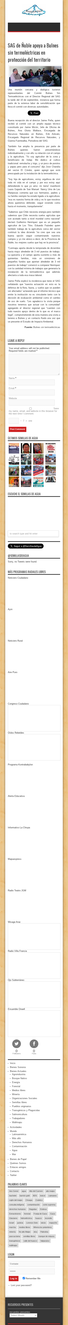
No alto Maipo (24, 1232)
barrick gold (25, 1196)
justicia (20, 1223)
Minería (16, 1094)
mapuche (53, 1223)
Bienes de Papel (18, 1159)
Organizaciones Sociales (24, 1098)
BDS (35, 1196)
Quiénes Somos (18, 1163)
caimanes (52, 1196)
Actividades (16, 1127)
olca (35, 1232)
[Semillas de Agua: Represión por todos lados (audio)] (26, 448)
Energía (16, 1082)
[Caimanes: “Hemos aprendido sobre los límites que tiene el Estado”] (14, 470)
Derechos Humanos (22, 1142)
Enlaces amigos (18, 1167)
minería (12, 1232)
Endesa (43, 1209)
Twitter (13, 1175)
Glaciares (13, 1218)
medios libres (24, 1227)
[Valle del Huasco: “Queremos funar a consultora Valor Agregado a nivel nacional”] (38, 459)
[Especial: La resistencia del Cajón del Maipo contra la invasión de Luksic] (50, 470)
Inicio (12, 1063)
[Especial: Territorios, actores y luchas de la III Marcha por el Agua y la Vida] (26, 482)
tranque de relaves (46, 1236)
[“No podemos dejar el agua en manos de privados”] (38, 482)
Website (13, 398)
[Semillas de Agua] (34, 14)
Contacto (14, 1171)
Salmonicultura (19, 1114)
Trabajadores (18, 1118)
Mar (14, 1154)
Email (11, 388)
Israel (11, 1223)
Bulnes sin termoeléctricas (46, 327)
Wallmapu (17, 1122)
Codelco (39, 1200)
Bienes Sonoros (18, 1067)
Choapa (29, 1200)
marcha (12, 1227)
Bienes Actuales (18, 1071)
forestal (27, 1214)
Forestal (16, 1086)
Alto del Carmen (36, 1191)
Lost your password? (21, 1285)
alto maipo (50, 1191)
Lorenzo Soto (32, 1223)
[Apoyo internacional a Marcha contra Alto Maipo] (38, 448)
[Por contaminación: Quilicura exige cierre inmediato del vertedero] (38, 470)
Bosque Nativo (19, 1078)
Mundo (13, 1131)
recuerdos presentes (20, 1312)
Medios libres (18, 1090)
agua (24, 1191)
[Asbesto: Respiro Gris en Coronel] (14, 459)
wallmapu (13, 1245)
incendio (48, 1218)
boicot (42, 1196)
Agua (14, 1150)
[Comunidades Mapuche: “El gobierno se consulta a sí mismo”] (26, 459)
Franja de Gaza (40, 1214)
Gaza (52, 1214)
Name (12, 378)
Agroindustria (18, 1074)
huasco (38, 1218)
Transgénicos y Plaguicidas (26, 1110)
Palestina (44, 1232)
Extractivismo (15, 1214)
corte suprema (49, 1205)
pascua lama (14, 1236)
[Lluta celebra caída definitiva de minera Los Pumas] (26, 470)
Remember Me (32, 1278)
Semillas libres (19, 1102)
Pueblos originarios (21, 1106)
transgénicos (14, 1241)
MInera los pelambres (42, 1227)
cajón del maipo (15, 1200)
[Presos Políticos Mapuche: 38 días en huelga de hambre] (14, 482)
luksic (43, 1223)
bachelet (12, 1196)
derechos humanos (17, 1209)
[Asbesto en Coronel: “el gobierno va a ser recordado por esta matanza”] (50, 479)
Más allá (16, 1138)
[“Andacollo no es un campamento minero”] (14, 448)
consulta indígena (16, 1205)
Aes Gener (13, 1191)
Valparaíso (44, 1241)
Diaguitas (33, 1209)
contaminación (33, 1205)
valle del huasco (30, 1241)
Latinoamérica (19, 1134)
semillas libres (29, 1236)
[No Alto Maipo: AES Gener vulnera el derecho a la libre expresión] (50, 448)
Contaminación (19, 1146)
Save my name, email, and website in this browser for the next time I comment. (34, 411)
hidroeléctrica (26, 1218)
